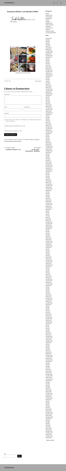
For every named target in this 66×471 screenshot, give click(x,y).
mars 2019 (48, 179)
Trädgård (48, 29)
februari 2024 (49, 85)
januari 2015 (48, 258)
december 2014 (49, 260)
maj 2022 (48, 119)
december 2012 (49, 298)
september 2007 (49, 398)
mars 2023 (48, 103)
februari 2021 (48, 142)
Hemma (47, 19)
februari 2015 (48, 256)
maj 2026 (48, 43)
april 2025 (48, 63)
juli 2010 (47, 344)
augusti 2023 (49, 95)
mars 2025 (48, 65)
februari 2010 (49, 352)
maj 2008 (48, 385)
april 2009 (48, 367)
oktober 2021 (48, 130)
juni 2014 (48, 269)
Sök (5, 454)
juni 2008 (48, 383)
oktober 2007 (48, 396)
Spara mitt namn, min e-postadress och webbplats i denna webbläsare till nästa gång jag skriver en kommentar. (23, 120)
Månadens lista (49, 23)
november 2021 (49, 128)
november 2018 (49, 185)
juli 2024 (48, 77)
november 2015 (49, 242)
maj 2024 (48, 81)
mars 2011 (48, 331)
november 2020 (49, 147)
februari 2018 (48, 199)
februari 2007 (49, 409)
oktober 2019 (48, 168)
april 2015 (48, 253)
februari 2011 (48, 333)
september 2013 (49, 283)
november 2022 (49, 109)
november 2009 (49, 356)
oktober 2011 (48, 320)
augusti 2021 (48, 133)
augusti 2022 (48, 114)
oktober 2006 (49, 415)
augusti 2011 (48, 323)
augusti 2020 (49, 152)
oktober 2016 (48, 225)
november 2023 (49, 90)
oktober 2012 (48, 301)
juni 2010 (48, 345)
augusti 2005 (49, 437)
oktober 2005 (49, 434)
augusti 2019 (48, 171)
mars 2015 (48, 255)
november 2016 (49, 223)
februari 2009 (49, 371)
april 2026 (48, 44)
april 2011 (48, 329)
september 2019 (49, 169)
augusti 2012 (48, 304)
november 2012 (49, 299)
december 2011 (49, 317)
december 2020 (49, 146)
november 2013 (49, 280)
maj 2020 (48, 157)
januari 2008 (48, 391)
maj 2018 (47, 195)
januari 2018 (48, 201)
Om (57, 2)
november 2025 (49, 52)
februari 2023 (49, 104)
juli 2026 (48, 39)
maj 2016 (48, 233)
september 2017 (49, 207)
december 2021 (49, 127)
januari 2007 (48, 410)
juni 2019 (48, 174)
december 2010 (49, 336)
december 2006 (49, 412)
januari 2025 (48, 68)
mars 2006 (48, 426)
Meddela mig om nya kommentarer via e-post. (15, 125)
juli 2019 (47, 172)
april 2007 (48, 405)
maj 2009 (48, 366)
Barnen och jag (38, 80)
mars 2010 (48, 350)
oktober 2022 (48, 111)
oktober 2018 (48, 187)
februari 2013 (49, 295)
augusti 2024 (49, 76)
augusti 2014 (48, 266)
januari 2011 (48, 334)
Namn (5, 107)
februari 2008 (49, 390)
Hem (54, 2)
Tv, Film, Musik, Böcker (51, 32)
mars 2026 (48, 46)
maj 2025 (48, 62)
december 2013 (49, 279)
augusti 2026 (49, 38)
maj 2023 (48, 100)
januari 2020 (48, 163)
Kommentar (7, 94)
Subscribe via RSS (50, 440)
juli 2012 (47, 306)
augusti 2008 (49, 380)
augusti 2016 (48, 228)
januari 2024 (48, 87)
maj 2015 (47, 252)
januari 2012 (48, 315)
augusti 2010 (48, 342)
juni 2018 (48, 193)
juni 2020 (48, 155)
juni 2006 (48, 421)
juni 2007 (48, 402)
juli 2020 (48, 153)
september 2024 (49, 74)
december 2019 (49, 165)
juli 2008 (48, 382)
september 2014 (49, 264)
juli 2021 (47, 134)
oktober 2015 (48, 244)
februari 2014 (49, 275)
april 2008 (48, 386)
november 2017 (49, 204)
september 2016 (49, 226)
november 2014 (49, 261)
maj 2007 (48, 404)
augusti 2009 (49, 361)
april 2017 (48, 215)
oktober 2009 (49, 358)
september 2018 (49, 188)
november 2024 (49, 71)
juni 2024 (48, 79)
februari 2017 (48, 218)
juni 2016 (48, 231)
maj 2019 (48, 176)
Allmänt (47, 13)
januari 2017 (48, 220)
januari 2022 (48, 125)
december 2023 (49, 89)
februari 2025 (49, 66)
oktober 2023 (49, 92)
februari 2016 (49, 237)
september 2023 (49, 93)
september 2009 (49, 359)
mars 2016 (48, 236)
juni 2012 (48, 307)
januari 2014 (48, 277)
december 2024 (49, 69)
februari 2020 (49, 161)
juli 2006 (48, 420)
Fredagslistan (49, 18)
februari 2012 (48, 314)
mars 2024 (48, 84)
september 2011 (49, 321)
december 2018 (49, 184)
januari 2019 (48, 182)
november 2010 (49, 337)
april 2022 (48, 120)
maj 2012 (47, 309)
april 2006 (48, 424)
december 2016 (49, 222)
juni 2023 (48, 98)
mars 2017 (48, 217)
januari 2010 (48, 353)
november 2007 (49, 394)
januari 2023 (48, 106)
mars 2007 (48, 407)
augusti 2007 (48, 399)
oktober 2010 (48, 339)
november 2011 (49, 318)
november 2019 (49, 166)
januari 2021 (48, 144)
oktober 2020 (49, 149)
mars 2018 (48, 198)
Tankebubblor (9, 3)
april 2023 (48, 101)
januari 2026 (48, 49)
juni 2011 (47, 326)
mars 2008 (48, 388)
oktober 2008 (49, 377)
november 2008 (49, 375)
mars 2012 (48, 312)
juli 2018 (47, 192)
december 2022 (49, 108)
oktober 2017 (48, 206)
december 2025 (49, 50)
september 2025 (49, 55)
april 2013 (48, 291)
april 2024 (48, 82)
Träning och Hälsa (50, 31)
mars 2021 (48, 141)
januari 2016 (48, 239)
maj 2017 (47, 214)
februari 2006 (49, 428)
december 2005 (49, 431)
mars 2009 (48, 369)
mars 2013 (48, 293)
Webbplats (6, 113)
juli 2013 (47, 287)
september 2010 (49, 340)
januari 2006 (48, 429)
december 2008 (49, 374)
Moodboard (48, 26)
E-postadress (27, 107)
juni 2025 (48, 60)
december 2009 (49, 355)
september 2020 (49, 150)
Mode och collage (50, 24)
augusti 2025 (48, 57)
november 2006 (49, 413)
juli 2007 (47, 401)
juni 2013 (48, 288)
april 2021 (48, 139)
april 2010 (48, 348)
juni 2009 (48, 364)
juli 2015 (47, 249)
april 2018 (48, 196)
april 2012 (48, 310)
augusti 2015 (48, 247)
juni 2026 (48, 41)
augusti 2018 (48, 190)
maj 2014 (48, 271)
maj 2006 (48, 423)
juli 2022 (48, 115)
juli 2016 (47, 230)
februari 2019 (49, 180)
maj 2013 (48, 290)
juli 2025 (48, 58)
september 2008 (49, 379)
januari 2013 (48, 296)
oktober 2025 (48, 54)
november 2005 (49, 432)
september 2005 (49, 436)
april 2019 (48, 177)
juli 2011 (47, 325)
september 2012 (49, 302)
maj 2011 (47, 328)
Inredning (48, 21)
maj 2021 (47, 138)
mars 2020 (48, 160)
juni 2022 (48, 117)
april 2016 (48, 234)
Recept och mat (49, 27)
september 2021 (49, 131)
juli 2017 (47, 211)
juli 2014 (47, 268)
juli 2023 (48, 96)
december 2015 (49, 241)
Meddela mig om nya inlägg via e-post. (13, 130)
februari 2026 (49, 47)
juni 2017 (48, 212)
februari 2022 (49, 123)
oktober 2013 (48, 282)
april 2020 (48, 158)
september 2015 (49, 245)
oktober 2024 (49, 73)
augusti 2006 (49, 418)
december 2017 (49, 203)
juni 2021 (48, 136)
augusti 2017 (48, 209)
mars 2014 (48, 274)
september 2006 (49, 417)
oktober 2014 (48, 263)
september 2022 (49, 112)
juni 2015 (48, 250)
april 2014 (48, 272)
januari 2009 (48, 372)
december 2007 (49, 393)
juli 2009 (48, 363)
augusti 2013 (48, 285)
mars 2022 (48, 122)
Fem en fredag (49, 16)
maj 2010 (48, 347)
